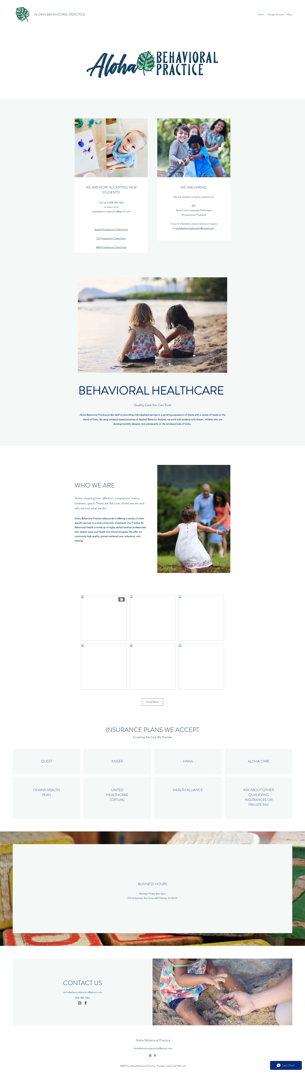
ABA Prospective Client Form (111, 247)
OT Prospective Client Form (111, 238)
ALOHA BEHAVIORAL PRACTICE (59, 14)
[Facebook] (86, 1003)
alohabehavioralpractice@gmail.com (111, 211)
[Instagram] (80, 1003)
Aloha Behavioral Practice (153, 1040)
